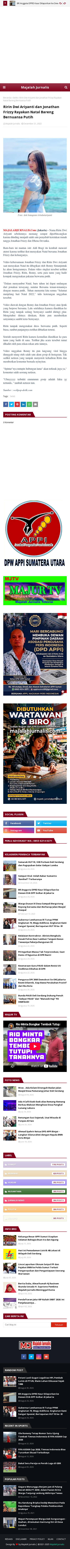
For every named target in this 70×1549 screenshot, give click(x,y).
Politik (32, 1209)
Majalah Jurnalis (35, 87)
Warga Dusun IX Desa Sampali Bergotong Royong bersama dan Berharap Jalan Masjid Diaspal (41, 906)
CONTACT (61, 1539)
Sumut (32, 1164)
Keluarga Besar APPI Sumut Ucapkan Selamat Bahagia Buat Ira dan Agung (38, 1238)
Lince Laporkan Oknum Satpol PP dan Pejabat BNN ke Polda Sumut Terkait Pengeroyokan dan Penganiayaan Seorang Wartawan (41, 1269)
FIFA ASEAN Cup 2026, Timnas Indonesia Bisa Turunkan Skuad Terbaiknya (41, 1451)
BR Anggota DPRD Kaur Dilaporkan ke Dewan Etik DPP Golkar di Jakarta (38, 891)
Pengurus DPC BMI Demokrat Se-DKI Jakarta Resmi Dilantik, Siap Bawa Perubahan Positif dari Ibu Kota (42, 982)
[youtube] (51, 830)
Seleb (15, 97)
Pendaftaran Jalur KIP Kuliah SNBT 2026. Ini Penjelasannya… (41, 1301)
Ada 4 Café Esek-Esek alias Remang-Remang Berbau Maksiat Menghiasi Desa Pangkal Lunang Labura (41, 1104)
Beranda (7, 97)
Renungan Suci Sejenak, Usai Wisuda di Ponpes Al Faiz (39, 1119)
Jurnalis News (32, 1200)
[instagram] (18, 830)
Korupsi (32, 1218)
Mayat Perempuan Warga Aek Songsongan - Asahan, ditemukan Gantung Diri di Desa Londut (42, 1522)
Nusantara (32, 1191)
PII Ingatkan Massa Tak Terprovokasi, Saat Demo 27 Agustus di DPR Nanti (41, 953)
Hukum (32, 1182)
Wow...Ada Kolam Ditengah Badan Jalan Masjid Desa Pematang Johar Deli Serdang (41, 1089)
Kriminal (32, 1173)
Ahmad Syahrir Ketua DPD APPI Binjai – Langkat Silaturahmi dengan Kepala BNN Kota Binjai (40, 1134)
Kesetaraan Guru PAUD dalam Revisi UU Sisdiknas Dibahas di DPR (39, 967)
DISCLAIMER (21, 1539)
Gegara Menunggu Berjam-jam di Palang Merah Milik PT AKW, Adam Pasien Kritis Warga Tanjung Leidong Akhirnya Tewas (40, 1490)
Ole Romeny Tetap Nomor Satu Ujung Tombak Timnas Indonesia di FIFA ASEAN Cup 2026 (42, 1436)
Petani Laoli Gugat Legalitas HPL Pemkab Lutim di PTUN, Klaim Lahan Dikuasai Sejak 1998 (41, 1381)
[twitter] (51, 823)
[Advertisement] (35, 45)
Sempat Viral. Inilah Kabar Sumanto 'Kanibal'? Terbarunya (37, 877)
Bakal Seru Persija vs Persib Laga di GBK (39, 1463)
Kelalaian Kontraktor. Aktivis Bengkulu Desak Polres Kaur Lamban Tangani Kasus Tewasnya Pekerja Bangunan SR (40, 939)
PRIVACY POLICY (37, 1539)
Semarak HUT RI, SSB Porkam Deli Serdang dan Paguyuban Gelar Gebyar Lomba (41, 864)
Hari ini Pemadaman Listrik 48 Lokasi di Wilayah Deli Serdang (39, 1252)
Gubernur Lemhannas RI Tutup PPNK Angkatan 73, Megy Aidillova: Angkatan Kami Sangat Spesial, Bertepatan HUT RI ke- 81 (42, 923)
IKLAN (50, 1539)
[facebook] (18, 823)
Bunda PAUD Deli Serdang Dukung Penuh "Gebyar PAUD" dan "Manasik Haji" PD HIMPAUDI (40, 998)
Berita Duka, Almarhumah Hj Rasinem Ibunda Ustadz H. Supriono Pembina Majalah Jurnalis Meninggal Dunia (38, 1286)
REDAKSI (9, 1539)
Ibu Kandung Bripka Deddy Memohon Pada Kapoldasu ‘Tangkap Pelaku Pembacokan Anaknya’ (41, 1506)
